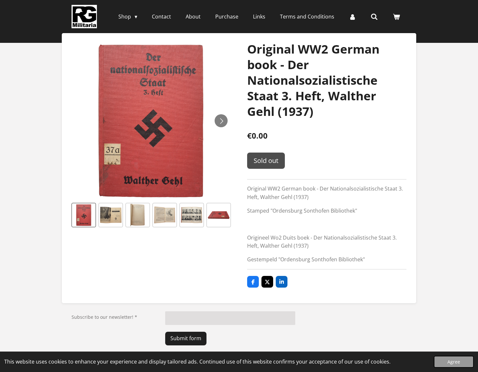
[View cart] (396, 16)
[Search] (374, 16)
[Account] (352, 16)
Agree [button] (453, 362)
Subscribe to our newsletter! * (104, 317)
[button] (84, 215)
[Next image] (221, 120)
